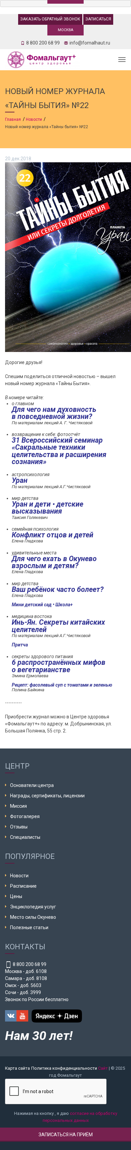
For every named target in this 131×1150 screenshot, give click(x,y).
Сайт (103, 1068)
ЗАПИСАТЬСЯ (98, 19)
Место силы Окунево (33, 917)
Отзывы (19, 826)
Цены (16, 896)
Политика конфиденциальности (64, 1068)
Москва (65, 30)
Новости (19, 875)
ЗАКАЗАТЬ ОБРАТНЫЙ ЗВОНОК (50, 19)
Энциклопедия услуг (33, 906)
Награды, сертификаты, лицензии (47, 795)
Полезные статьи (29, 927)
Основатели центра (32, 785)
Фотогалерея (25, 816)
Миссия (18, 806)
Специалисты (25, 837)
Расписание (23, 886)
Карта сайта (17, 1068)
